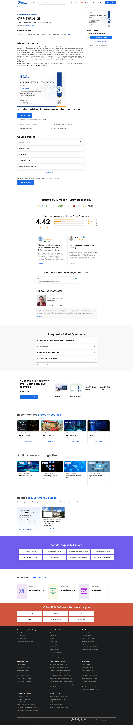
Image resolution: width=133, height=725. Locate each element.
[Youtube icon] (78, 719)
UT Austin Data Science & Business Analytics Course (64, 687)
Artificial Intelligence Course (24, 702)
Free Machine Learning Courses (90, 689)
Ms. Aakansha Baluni (28, 25)
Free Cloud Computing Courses (90, 687)
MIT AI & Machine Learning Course (59, 667)
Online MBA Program (22, 696)
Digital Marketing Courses (24, 681)
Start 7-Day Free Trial (29, 397)
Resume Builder (21, 635)
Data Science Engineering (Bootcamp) (27, 707)
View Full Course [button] (26, 182)
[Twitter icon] (82, 719)
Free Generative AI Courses (89, 681)
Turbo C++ (92, 435)
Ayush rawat (47, 237)
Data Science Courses (23, 670)
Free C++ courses (49, 415)
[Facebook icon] (72, 719)
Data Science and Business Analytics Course (29, 713)
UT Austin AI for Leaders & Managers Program (62, 681)
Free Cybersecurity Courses (89, 678)
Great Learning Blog (55, 649)
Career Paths (20, 633)
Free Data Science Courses (89, 676)
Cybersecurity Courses (23, 676)
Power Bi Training (86, 635)
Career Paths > (39, 577)
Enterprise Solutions (55, 655)
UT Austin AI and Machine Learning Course (61, 676)
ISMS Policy (52, 638)
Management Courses (23, 667)
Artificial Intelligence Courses (25, 684)
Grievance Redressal (55, 652)
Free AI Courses (86, 664)
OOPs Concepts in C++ (26, 476)
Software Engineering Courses (34, 65)
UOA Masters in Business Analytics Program (61, 678)
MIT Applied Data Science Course (59, 664)
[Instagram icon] (85, 719)
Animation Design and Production (59, 696)
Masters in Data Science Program (26, 704)
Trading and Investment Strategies (59, 707)
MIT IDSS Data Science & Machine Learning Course (63, 684)
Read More (40, 316)
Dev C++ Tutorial (24, 435)
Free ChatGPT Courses (88, 673)
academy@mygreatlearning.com (107, 720)
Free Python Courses (87, 670)
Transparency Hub (55, 647)
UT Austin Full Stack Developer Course (60, 670)
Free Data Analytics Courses (89, 684)
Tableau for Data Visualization (90, 649)
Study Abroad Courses (23, 673)
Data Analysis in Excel (88, 641)
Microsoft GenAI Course (23, 699)
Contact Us (53, 635)
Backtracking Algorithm (50, 476)
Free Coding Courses (87, 667)
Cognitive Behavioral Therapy (57, 699)
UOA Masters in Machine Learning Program (61, 673)
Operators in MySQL (95, 476)
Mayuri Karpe (78, 237)
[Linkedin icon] (75, 719)
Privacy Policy (53, 644)
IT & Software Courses (42, 498)
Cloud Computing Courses (24, 678)
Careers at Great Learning (57, 658)
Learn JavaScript (86, 633)
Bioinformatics (53, 702)
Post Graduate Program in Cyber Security (51, 522)
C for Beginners (71, 435)
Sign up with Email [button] (100, 41)
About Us (52, 633)
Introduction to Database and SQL (74, 477)
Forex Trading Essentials (56, 704)
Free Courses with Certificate (25, 641)
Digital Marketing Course (88, 644)
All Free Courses (21, 638)
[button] (99, 19)
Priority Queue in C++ (49, 435)
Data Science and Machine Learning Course (29, 710)
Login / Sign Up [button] (111, 2)
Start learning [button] (25, 115)
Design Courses (21, 664)
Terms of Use (53, 641)
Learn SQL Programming (88, 638)
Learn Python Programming (89, 647)
